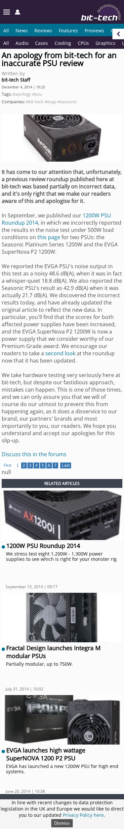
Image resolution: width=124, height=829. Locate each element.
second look (59, 353)
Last (65, 465)
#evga (51, 102)
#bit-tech (35, 102)
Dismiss (62, 823)
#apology (22, 94)
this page (48, 237)
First (7, 465)
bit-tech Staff (16, 80)
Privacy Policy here (83, 815)
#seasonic (67, 102)
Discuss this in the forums (34, 454)
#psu (37, 94)
